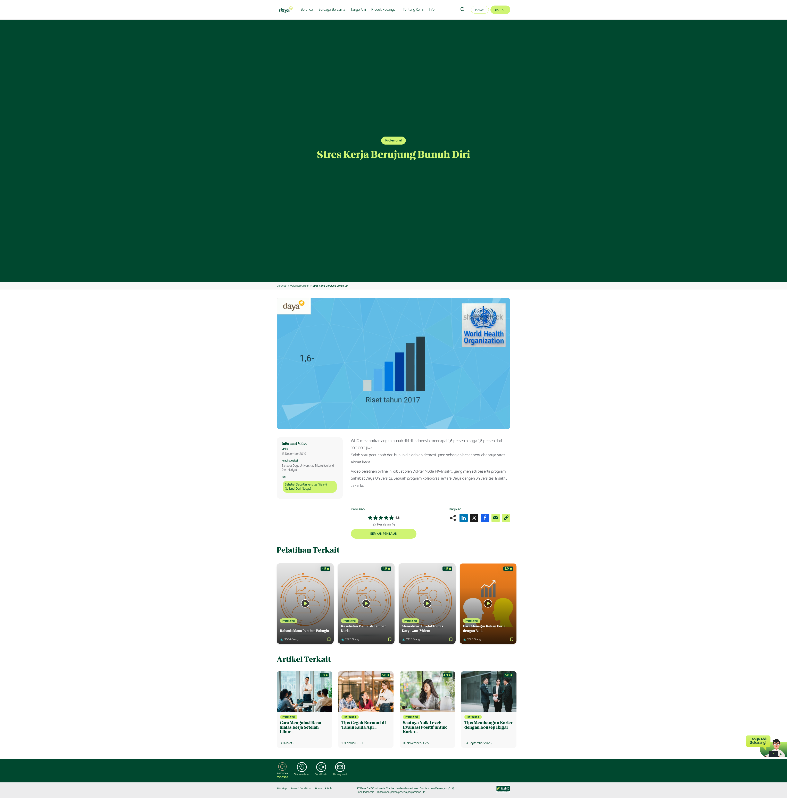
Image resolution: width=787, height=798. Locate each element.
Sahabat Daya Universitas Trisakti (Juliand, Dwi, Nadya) (306, 486)
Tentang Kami (413, 9)
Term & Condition (300, 788)
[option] (393, 151)
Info (431, 9)
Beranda (307, 9)
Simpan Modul (497, 304)
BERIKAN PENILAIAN (383, 534)
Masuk (479, 9)
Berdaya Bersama (331, 9)
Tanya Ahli (358, 9)
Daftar (500, 9)
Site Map (282, 788)
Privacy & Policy (324, 788)
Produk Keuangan (384, 9)
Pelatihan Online (299, 285)
